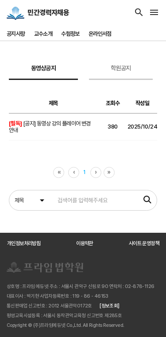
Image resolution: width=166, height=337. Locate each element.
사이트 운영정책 (144, 243)
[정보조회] (109, 306)
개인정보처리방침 (23, 243)
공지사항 (16, 33)
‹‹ (59, 172)
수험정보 (70, 33)
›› (109, 172)
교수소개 (43, 33)
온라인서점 (100, 33)
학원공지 (121, 68)
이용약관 (84, 243)
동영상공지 (43, 68)
